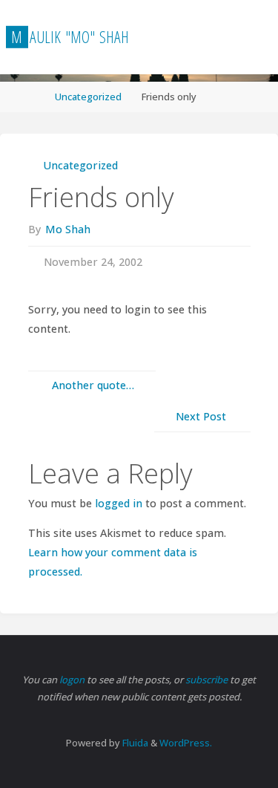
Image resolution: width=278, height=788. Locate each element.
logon (73, 679)
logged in (118, 503)
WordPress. (185, 742)
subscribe (207, 679)
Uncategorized (88, 96)
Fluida (134, 742)
